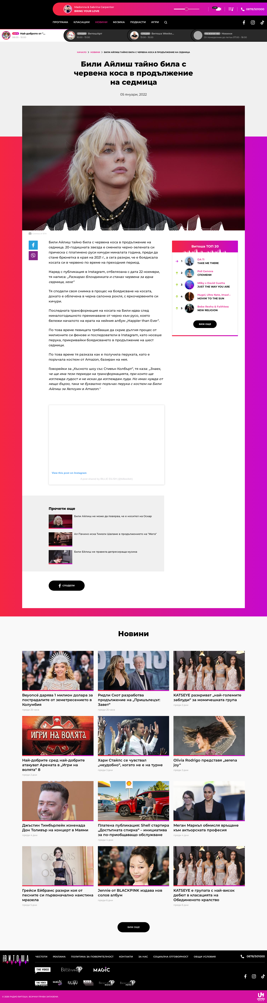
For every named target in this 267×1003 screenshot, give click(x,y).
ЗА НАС (143, 956)
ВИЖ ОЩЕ (205, 324)
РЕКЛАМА (59, 956)
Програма (60, 22)
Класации (82, 22)
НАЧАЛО (81, 52)
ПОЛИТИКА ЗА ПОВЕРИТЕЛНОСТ (92, 956)
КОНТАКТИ (126, 956)
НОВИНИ (95, 52)
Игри (155, 22)
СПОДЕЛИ (68, 585)
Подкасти (138, 22)
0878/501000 (254, 9)
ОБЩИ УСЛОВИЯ (205, 956)
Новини (101, 22)
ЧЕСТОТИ (41, 956)
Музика (119, 22)
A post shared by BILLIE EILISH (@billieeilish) (106, 478)
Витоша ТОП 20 (205, 246)
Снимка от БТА (39, 233)
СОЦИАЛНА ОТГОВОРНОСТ (170, 956)
